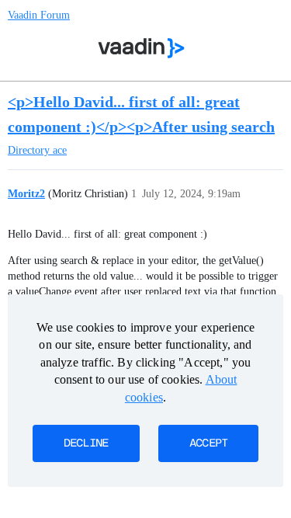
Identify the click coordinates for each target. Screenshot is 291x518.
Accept (208, 443)
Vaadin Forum (39, 15)
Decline (86, 443)
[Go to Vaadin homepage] (141, 48)
